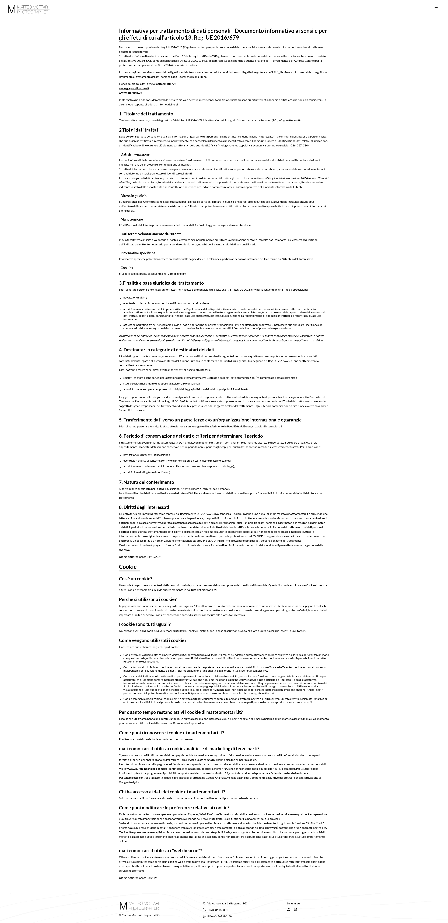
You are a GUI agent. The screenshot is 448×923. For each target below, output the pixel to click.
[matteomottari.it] (29, 9)
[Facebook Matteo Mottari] (295, 909)
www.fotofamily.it (130, 92)
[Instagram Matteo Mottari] (288, 909)
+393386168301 (217, 909)
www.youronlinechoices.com (145, 768)
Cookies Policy (177, 273)
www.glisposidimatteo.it (134, 88)
